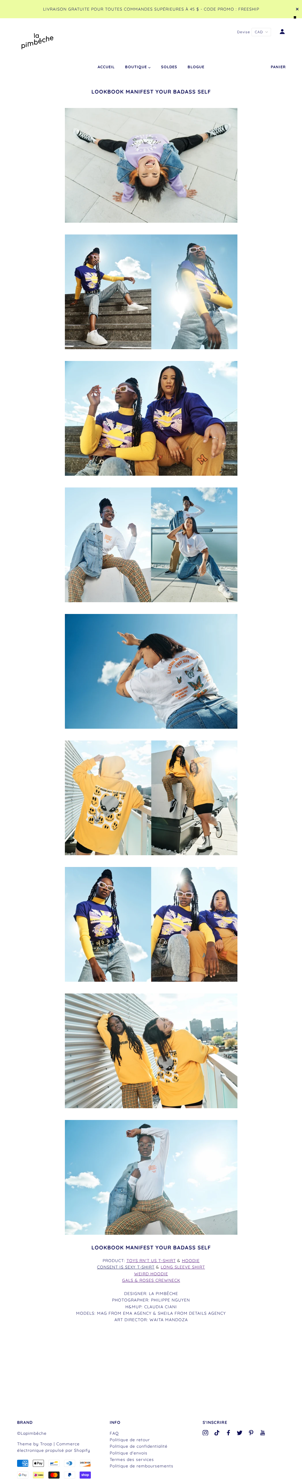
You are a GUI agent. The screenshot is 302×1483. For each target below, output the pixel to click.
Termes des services (132, 1459)
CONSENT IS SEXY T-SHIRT (126, 1267)
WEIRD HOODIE (151, 1273)
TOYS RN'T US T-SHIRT (151, 1260)
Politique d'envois (128, 1453)
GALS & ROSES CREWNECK (151, 1280)
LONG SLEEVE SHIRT (183, 1267)
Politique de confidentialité (139, 1446)
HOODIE (191, 1260)
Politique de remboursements (141, 1466)
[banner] (37, 40)
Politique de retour (130, 1439)
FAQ (114, 1433)
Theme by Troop (34, 1444)
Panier (278, 66)
